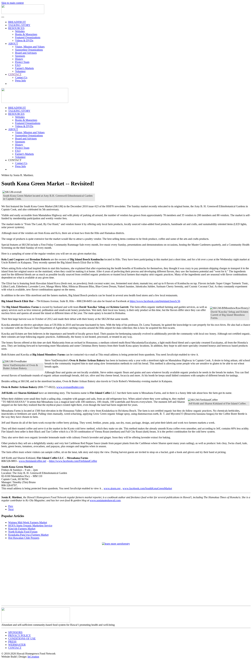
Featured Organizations (27, 37)
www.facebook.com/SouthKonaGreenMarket (147, 488)
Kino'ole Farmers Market (21, 528)
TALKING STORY (19, 25)
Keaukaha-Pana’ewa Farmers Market (28, 534)
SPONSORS (15, 632)
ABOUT (13, 43)
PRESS (12, 641)
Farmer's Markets (24, 68)
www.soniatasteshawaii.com (105, 500)
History (19, 59)
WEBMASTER (17, 644)
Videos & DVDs (24, 40)
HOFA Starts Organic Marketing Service (30, 525)
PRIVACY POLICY (19, 635)
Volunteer (20, 71)
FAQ (18, 65)
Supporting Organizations (29, 49)
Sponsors (20, 55)
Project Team (22, 62)
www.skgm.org (112, 488)
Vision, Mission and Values (30, 46)
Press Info (20, 80)
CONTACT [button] (14, 160)
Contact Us (21, 77)
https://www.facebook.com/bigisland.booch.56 (155, 301)
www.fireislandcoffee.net (32, 461)
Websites (20, 31)
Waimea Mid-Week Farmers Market (27, 522)
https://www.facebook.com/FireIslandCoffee (73, 461)
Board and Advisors (26, 52)
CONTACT (14, 74)
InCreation (33, 656)
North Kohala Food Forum (22, 531)
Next (11, 509)
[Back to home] (22, 13)
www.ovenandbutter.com (70, 387)
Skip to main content (12, 2)
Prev (10, 506)
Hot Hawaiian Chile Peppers (23, 537)
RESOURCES (16, 28)
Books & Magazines (26, 34)
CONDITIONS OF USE (22, 638)
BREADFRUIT (17, 22)
